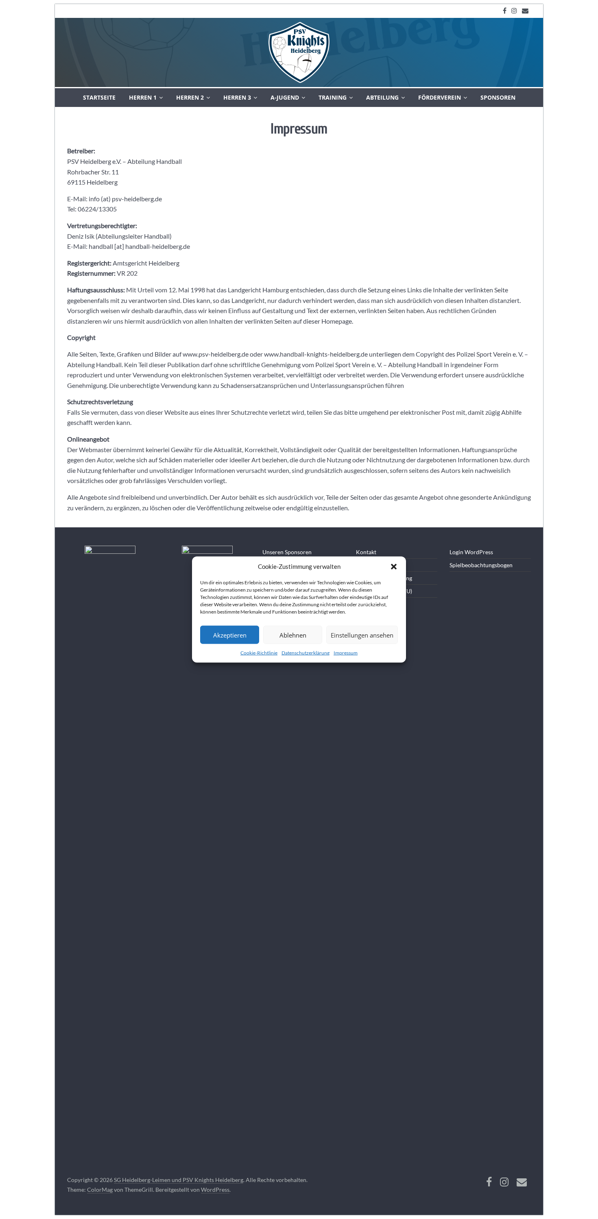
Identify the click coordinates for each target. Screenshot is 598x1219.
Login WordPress (471, 552)
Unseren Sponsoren (287, 552)
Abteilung (382, 97)
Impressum (346, 653)
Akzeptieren (230, 635)
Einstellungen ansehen (362, 635)
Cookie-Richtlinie (258, 653)
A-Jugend (285, 97)
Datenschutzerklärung (306, 653)
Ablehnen (292, 635)
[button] (394, 567)
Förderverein (439, 97)
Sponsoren (497, 97)
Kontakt (366, 552)
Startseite (99, 97)
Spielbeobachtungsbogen (481, 565)
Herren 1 (143, 97)
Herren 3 (237, 97)
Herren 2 (190, 97)
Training (333, 97)
